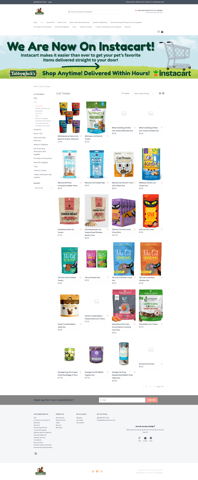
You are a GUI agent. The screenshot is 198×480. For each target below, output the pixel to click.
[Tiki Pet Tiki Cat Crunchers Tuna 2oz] (124, 258)
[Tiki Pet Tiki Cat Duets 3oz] (96, 258)
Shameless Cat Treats (148, 324)
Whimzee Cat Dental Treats (93, 137)
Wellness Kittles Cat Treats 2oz (147, 184)
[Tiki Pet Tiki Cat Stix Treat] (151, 210)
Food (37, 116)
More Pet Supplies (62, 27)
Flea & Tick (62, 22)
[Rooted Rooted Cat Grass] (151, 349)
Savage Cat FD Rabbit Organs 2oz (94, 373)
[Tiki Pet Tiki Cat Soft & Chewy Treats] (69, 258)
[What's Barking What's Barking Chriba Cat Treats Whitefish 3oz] (124, 113)
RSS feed (59, 428)
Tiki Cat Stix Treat (146, 229)
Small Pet (50, 22)
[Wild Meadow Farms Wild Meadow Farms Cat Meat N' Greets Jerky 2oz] (69, 117)
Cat (41, 22)
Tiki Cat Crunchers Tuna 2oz (122, 279)
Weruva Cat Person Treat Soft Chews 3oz (122, 184)
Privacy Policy (38, 442)
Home (36, 86)
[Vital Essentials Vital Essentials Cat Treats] (69, 210)
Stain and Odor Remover (79, 22)
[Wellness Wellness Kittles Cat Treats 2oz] (151, 164)
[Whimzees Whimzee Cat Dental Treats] (96, 117)
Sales (58, 423)
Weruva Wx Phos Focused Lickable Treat (67, 184)
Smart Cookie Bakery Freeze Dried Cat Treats (95, 317)
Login (50, 2)
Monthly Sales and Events (43, 445)
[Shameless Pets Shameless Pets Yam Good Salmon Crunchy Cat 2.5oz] (124, 305)
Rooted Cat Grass (146, 364)
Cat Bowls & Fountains (43, 121)
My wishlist (80, 423)
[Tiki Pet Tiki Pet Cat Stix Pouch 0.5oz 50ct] (124, 210)
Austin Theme (140, 473)
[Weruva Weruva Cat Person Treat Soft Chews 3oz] (124, 164)
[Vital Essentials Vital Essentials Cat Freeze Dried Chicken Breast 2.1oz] (96, 210)
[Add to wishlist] (80, 136)
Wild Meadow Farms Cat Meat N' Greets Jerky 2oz (68, 137)
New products (61, 420)
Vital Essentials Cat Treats (66, 231)
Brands (128, 27)
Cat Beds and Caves (42, 126)
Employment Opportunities (43, 447)
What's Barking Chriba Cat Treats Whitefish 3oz (122, 129)
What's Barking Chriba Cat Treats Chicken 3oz (149, 129)
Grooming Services (40, 428)
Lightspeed (159, 473)
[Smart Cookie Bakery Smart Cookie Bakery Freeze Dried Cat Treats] (96, 301)
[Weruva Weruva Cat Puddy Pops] (96, 164)
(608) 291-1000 (103, 418)
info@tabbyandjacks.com (106, 420)
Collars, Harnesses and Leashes (108, 27)
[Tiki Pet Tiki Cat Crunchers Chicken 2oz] (151, 258)
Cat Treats (46, 86)
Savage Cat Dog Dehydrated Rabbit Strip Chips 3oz (122, 375)
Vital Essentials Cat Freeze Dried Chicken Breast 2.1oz (93, 232)
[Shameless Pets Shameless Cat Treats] (151, 305)
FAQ (35, 418)
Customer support (40, 430)
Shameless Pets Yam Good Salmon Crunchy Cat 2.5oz (121, 327)
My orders (79, 420)
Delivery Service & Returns (42, 432)
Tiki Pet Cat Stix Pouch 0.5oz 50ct (121, 231)
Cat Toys (38, 113)
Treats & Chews (86, 27)
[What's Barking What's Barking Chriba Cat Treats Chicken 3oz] (151, 113)
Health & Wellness (100, 22)
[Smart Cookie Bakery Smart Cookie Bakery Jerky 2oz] (69, 305)
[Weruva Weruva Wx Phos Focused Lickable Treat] (69, 164)
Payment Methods (40, 435)
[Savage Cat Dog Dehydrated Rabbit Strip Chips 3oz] (124, 353)
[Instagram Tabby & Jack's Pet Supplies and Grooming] (101, 471)
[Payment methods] (36, 454)
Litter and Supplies (41, 118)
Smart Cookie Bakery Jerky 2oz (66, 325)
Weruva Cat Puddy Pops (95, 183)
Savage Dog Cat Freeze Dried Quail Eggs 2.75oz (68, 373)
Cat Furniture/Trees (41, 123)
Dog (35, 22)
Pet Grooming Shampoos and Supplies (126, 22)
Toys (74, 27)
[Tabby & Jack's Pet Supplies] (49, 11)
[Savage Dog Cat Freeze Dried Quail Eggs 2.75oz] (69, 353)
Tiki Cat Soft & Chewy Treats (67, 279)
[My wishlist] (158, 32)
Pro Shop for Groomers (43, 27)
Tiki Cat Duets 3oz (92, 277)
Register (79, 418)
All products (60, 418)
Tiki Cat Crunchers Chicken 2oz (146, 279)
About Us (37, 425)
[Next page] (154, 386)
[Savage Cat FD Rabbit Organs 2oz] (96, 353)
